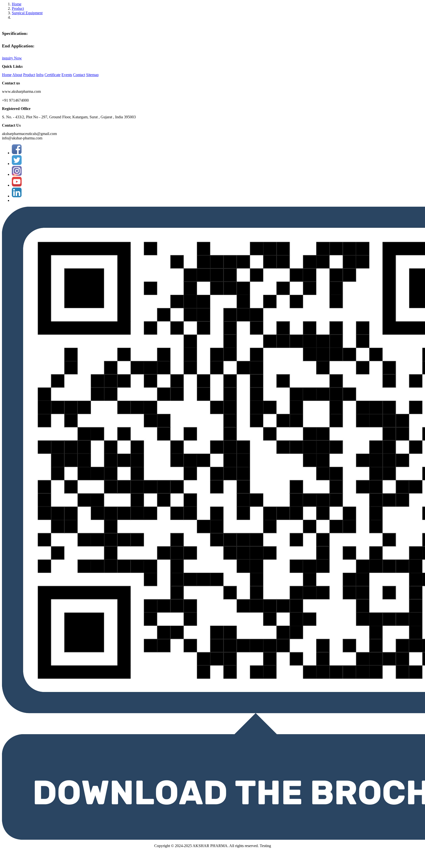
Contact (79, 75)
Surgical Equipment (27, 13)
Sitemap (92, 75)
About (17, 75)
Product (18, 8)
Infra (40, 75)
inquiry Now (12, 58)
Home (16, 4)
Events (66, 75)
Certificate (53, 75)
